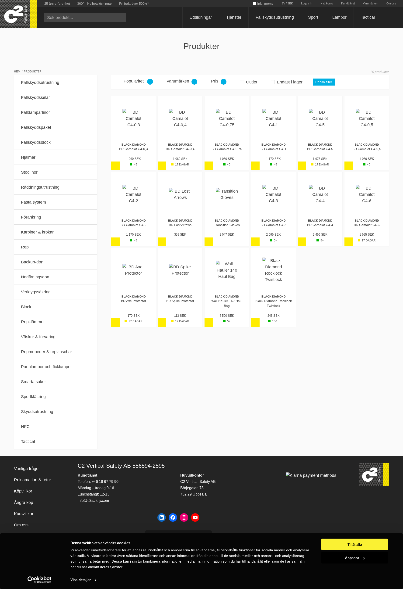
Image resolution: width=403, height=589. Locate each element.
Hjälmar (28, 157)
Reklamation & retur (32, 480)
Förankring (31, 217)
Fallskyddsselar (35, 97)
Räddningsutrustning (40, 187)
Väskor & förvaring (38, 336)
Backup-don (32, 262)
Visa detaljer (80, 580)
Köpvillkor (23, 491)
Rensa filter (323, 82)
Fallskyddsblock (36, 142)
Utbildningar (201, 17)
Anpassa (352, 558)
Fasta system (33, 202)
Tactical (368, 17)
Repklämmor (33, 322)
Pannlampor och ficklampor (46, 366)
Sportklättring (33, 396)
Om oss (391, 3)
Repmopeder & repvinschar (46, 351)
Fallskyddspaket (36, 127)
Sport (313, 17)
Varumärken (370, 3)
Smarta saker (33, 381)
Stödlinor (29, 172)
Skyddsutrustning (37, 411)
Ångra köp (23, 502)
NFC (25, 426)
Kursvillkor (23, 513)
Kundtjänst (348, 3)
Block (26, 307)
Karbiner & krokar (37, 232)
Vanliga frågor (27, 468)
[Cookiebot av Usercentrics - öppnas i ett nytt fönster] (39, 579)
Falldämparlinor (35, 112)
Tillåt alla (354, 544)
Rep (25, 247)
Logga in (306, 3)
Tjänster (233, 17)
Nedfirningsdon (35, 277)
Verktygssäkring (36, 292)
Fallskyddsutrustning (275, 17)
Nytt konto (326, 3)
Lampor (339, 17)
